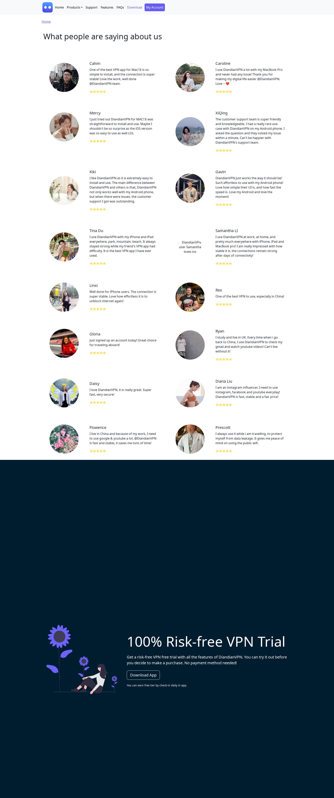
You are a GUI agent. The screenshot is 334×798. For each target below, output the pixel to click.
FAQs (120, 7)
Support (92, 7)
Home (59, 7)
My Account (154, 7)
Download (134, 7)
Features (107, 7)
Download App (143, 675)
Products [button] (73, 7)
